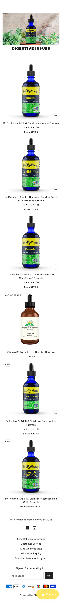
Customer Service (31, 543)
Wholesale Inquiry (31, 553)
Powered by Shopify (31, 595)
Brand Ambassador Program (31, 558)
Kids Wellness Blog (31, 548)
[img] (27, 528)
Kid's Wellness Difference (31, 539)
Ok (49, 575)
